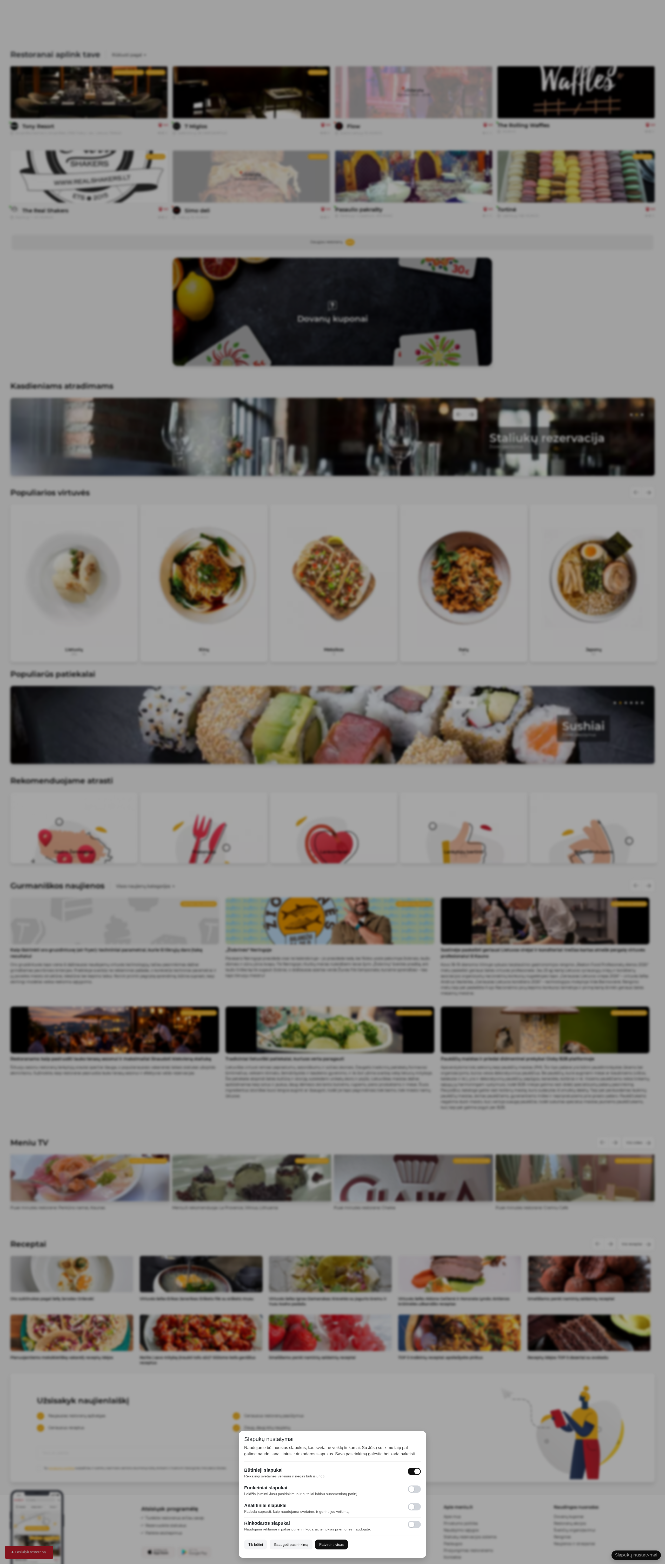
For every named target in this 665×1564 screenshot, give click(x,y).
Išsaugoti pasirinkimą (291, 1544)
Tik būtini (255, 1544)
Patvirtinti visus (331, 1544)
